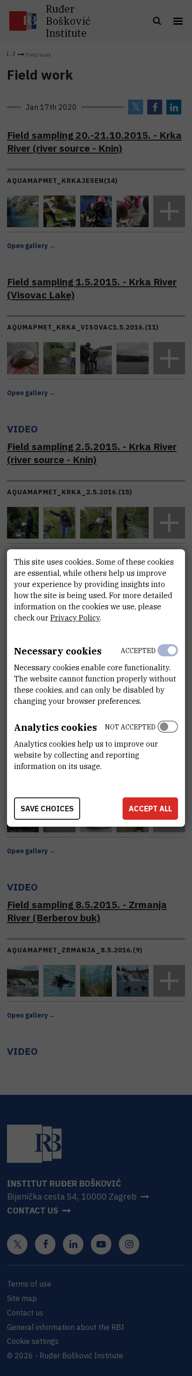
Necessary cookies (58, 651)
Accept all (150, 808)
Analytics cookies (55, 727)
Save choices (47, 808)
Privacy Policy (75, 617)
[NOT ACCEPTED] (168, 744)
